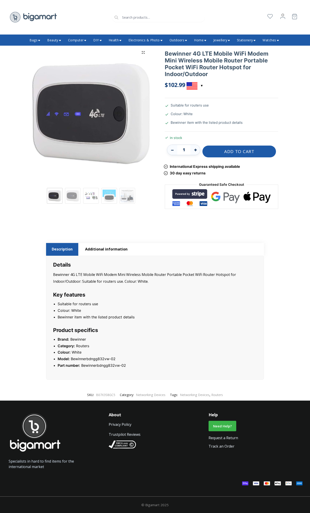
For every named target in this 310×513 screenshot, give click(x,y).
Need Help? (222, 426)
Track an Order (221, 446)
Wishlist (270, 16)
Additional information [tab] (106, 249)
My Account (282, 16)
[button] (143, 52)
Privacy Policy (120, 424)
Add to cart (239, 151)
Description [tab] (62, 249)
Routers (217, 395)
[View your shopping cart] (294, 17)
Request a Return (223, 437)
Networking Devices (150, 395)
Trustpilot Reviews (124, 434)
